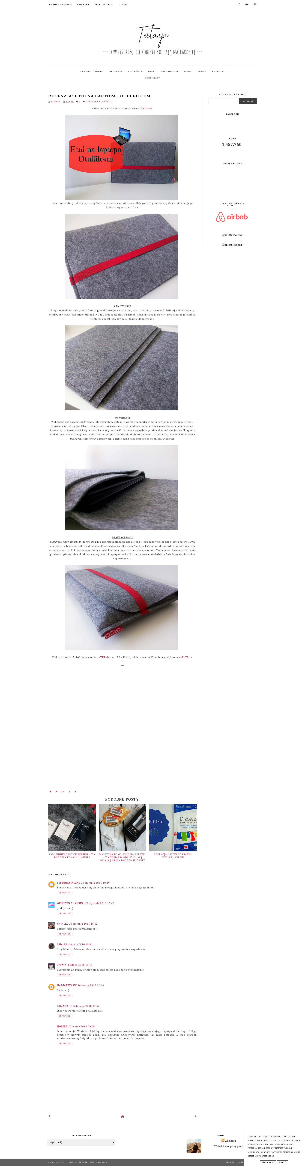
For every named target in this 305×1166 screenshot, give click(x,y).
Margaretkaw (67, 985)
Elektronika (93, 102)
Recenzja (107, 102)
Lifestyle (116, 71)
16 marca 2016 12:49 (91, 985)
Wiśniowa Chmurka (70, 903)
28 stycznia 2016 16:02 (83, 924)
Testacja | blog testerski (81, 1162)
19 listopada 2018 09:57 (84, 1006)
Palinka (62, 1006)
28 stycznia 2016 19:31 (78, 944)
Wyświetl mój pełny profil (228, 1146)
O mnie (123, 5)
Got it (282, 1162)
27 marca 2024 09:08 (81, 1026)
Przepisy (218, 71)
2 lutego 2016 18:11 (80, 965)
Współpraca (104, 5)
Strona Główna (60, 5)
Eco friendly (169, 71)
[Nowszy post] (49, 1116)
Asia (60, 944)
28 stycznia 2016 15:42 (99, 903)
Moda (188, 71)
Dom (151, 71)
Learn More (268, 1162)
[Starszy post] (196, 1116)
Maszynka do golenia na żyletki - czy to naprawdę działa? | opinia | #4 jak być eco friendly (122, 857)
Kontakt (83, 5)
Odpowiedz (65, 893)
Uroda (202, 71)
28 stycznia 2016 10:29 (95, 883)
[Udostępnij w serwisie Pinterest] (75, 792)
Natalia (62, 924)
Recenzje (152, 78)
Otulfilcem (146, 108)
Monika (62, 1026)
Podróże (135, 71)
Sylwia (62, 965)
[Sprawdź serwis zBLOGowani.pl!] (232, 235)
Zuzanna (230, 1140)
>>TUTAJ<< (104, 657)
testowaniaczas (68, 883)
